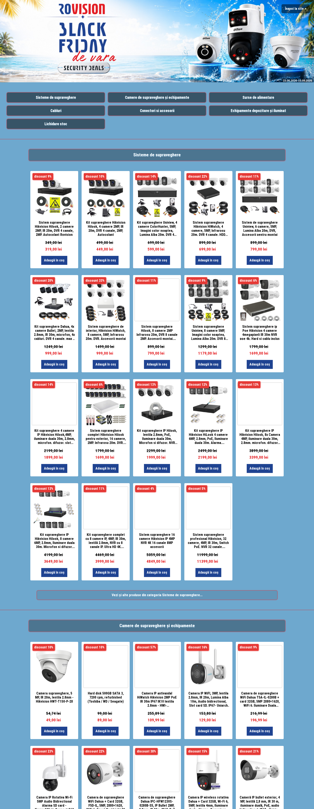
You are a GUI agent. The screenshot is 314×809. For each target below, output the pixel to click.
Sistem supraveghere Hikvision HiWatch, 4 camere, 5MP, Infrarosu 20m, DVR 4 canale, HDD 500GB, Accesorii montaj (208, 228)
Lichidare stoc (55, 124)
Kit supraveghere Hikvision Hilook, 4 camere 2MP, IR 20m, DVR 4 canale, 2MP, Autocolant (105, 228)
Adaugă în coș (54, 260)
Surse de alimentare (258, 97)
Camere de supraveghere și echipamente (157, 97)
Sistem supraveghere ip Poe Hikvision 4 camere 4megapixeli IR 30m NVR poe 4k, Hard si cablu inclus (260, 332)
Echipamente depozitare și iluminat (258, 111)
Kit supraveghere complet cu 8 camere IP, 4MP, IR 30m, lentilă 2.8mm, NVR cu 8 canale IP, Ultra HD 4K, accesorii (105, 540)
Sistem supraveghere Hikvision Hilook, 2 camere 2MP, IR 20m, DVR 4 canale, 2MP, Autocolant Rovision (54, 228)
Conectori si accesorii (157, 111)
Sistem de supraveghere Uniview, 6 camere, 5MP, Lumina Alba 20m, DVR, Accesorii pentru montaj (260, 228)
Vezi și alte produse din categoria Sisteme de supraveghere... (157, 595)
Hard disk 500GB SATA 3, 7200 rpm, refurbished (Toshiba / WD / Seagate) (106, 697)
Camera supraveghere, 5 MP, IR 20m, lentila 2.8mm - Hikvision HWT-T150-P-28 (54, 697)
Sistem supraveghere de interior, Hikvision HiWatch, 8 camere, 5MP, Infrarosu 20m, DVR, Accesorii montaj (106, 332)
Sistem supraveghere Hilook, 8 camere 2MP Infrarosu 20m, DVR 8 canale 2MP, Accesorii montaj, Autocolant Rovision (157, 332)
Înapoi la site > (295, 9)
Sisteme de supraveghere (56, 97)
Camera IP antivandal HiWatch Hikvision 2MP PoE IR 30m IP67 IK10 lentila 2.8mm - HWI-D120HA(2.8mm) (157, 699)
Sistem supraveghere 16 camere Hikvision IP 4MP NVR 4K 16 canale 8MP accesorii (157, 540)
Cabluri (55, 111)
